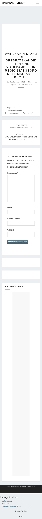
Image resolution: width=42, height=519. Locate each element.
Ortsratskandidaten (14, 110)
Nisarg (33, 486)
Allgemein (11, 108)
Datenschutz (7, 501)
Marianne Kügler (13, 3)
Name (10, 208)
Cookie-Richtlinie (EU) (11, 506)
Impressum (6, 504)
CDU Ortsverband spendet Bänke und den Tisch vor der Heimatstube (21, 137)
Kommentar (12, 173)
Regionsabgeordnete (13, 113)
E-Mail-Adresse (14, 219)
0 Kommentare (25, 85)
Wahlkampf (28, 113)
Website (10, 230)
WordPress (24, 486)
